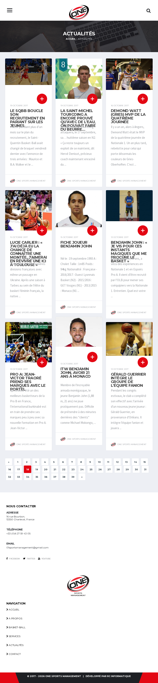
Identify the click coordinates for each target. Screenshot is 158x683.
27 (109, 469)
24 (82, 469)
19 (36, 469)
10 (99, 462)
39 (72, 476)
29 (127, 469)
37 (54, 476)
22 (63, 469)
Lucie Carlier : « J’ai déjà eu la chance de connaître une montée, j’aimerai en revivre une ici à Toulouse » (28, 253)
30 (136, 469)
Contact (14, 654)
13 (126, 462)
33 (18, 476)
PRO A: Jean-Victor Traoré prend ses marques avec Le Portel (28, 382)
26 (100, 469)
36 (45, 476)
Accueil (71, 39)
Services (14, 636)
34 (27, 476)
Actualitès (15, 645)
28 (118, 469)
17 (18, 469)
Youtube (46, 559)
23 (72, 469)
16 (9, 469)
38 (63, 476)
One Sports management (63, 676)
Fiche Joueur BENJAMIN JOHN (76, 244)
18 (27, 469)
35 (36, 476)
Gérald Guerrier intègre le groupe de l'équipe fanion (128, 380)
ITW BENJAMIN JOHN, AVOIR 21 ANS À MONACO (75, 373)
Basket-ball (16, 627)
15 (144, 462)
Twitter (30, 559)
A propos (15, 618)
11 (108, 462)
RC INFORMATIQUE (119, 676)
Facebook (14, 559)
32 (9, 476)
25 (90, 469)
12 (117, 462)
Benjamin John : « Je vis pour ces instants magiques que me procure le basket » (129, 251)
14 (135, 462)
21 (54, 469)
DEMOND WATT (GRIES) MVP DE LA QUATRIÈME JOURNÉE (128, 116)
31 (145, 469)
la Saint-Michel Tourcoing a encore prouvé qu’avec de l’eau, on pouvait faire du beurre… (78, 120)
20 (45, 469)
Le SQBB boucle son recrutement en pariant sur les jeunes (27, 118)
